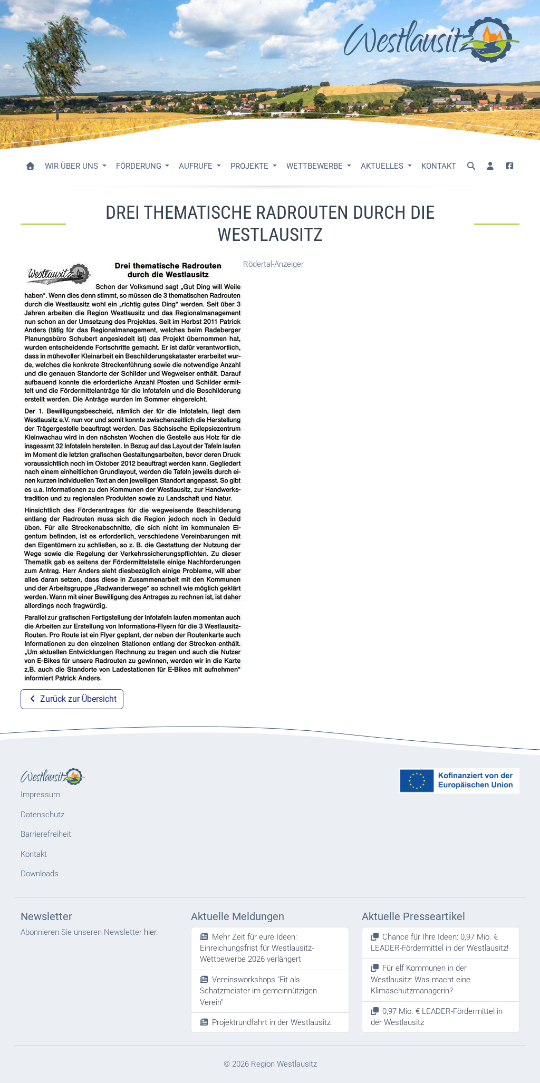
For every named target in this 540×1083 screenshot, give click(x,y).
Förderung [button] (139, 166)
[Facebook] (509, 166)
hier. (151, 932)
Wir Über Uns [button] (72, 166)
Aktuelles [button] (383, 166)
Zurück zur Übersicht (77, 699)
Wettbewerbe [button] (315, 166)
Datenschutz (42, 814)
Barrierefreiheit (46, 834)
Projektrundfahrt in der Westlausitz (271, 1022)
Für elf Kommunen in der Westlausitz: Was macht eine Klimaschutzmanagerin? (420, 979)
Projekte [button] (250, 166)
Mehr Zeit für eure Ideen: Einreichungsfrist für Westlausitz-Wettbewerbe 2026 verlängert (257, 948)
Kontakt (438, 166)
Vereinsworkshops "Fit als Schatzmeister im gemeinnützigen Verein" (258, 991)
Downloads (40, 873)
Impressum (40, 794)
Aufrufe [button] (197, 166)
